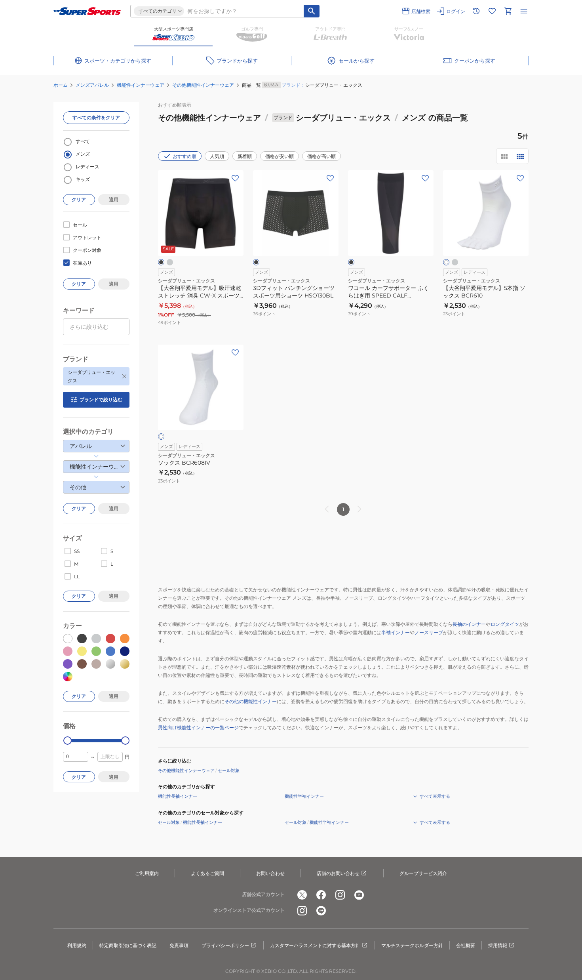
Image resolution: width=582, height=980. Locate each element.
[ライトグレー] (170, 262)
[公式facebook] (321, 895)
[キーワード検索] (312, 11)
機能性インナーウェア (140, 85)
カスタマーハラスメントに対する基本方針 (315, 945)
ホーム (60, 85)
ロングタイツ (505, 624)
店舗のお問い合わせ (338, 873)
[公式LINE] (321, 910)
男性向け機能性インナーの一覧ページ (198, 727)
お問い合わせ (270, 873)
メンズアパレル (92, 85)
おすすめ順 (184, 156)
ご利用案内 (147, 873)
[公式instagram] (340, 895)
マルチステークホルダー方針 (412, 945)
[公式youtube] (359, 895)
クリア (79, 199)
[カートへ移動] (508, 11)
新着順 (245, 156)
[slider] (67, 740)
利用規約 (76, 945)
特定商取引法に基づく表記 (127, 945)
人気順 (217, 156)
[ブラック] (161, 262)
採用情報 (497, 945)
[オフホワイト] (446, 262)
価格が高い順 (321, 156)
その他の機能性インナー (250, 701)
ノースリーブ (429, 632)
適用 (113, 199)
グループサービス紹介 (423, 873)
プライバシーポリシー (225, 945)
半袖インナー (395, 632)
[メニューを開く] (523, 11)
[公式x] (302, 895)
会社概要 (465, 945)
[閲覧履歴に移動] (476, 11)
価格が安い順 (279, 156)
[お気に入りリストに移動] (492, 11)
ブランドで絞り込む (101, 399)
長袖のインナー (469, 624)
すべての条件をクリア (96, 117)
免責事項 (178, 945)
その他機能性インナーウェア (203, 85)
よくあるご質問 (207, 873)
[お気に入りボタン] (235, 178)
